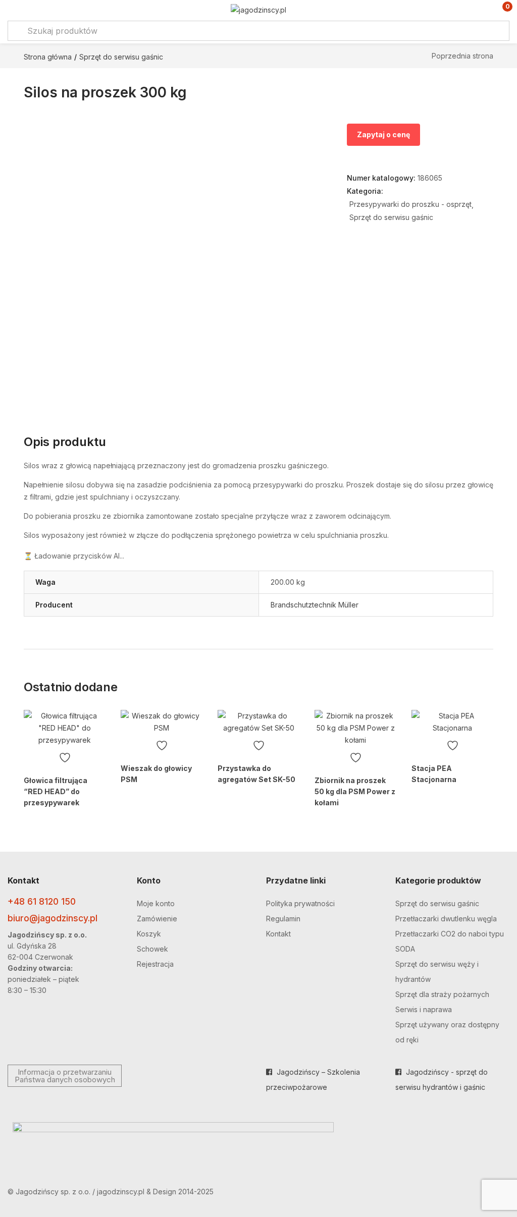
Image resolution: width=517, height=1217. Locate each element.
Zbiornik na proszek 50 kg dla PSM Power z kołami (355, 791)
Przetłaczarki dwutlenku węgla (446, 918)
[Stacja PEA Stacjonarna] (452, 722)
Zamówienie (157, 918)
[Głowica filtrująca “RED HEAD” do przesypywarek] (65, 728)
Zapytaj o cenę (383, 134)
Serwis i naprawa (423, 1009)
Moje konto (156, 903)
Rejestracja (155, 964)
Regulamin (283, 918)
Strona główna (48, 56)
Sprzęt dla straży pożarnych (442, 994)
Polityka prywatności (300, 903)
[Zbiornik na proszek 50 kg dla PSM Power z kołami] (355, 728)
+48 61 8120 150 (42, 901)
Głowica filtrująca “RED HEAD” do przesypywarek (55, 791)
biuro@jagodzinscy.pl (52, 918)
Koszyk (149, 933)
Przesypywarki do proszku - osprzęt (410, 204)
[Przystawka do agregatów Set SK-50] (258, 722)
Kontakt (278, 933)
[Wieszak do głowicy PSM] (161, 722)
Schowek (152, 949)
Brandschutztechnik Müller (314, 604)
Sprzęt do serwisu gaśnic (121, 56)
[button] (500, 10)
